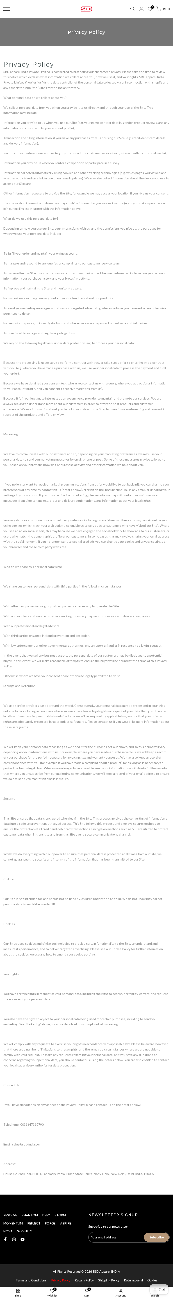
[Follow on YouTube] (22, 1239)
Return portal (133, 1280)
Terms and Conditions (31, 1280)
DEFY (46, 1215)
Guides (152, 1280)
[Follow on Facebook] (5, 1239)
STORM (60, 1215)
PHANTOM (30, 1215)
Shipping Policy (108, 1280)
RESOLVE (10, 1215)
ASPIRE (65, 1223)
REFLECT (34, 1223)
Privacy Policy (60, 1280)
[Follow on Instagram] (14, 1239)
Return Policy (84, 1280)
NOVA (8, 1231)
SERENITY (24, 1231)
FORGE (50, 1223)
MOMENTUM (13, 1223)
